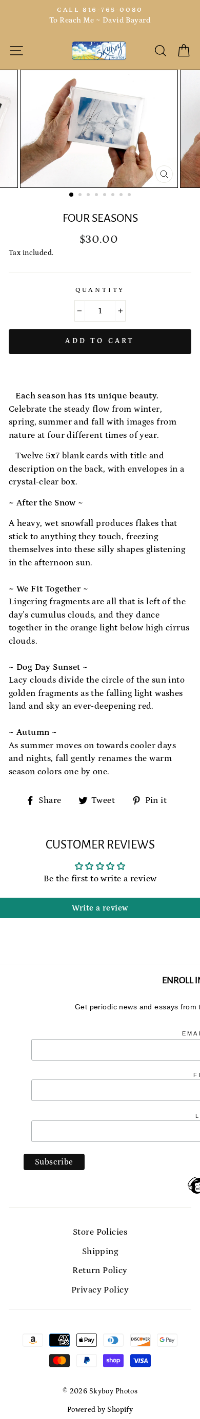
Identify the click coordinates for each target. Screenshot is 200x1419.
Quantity (100, 289)
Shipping (100, 1251)
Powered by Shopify (100, 1410)
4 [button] (97, 195)
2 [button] (81, 195)
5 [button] (105, 195)
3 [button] (89, 195)
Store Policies (100, 1232)
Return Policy (100, 1270)
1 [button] (71, 195)
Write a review (100, 908)
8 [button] (130, 195)
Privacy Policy (100, 1290)
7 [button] (122, 195)
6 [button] (113, 195)
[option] (100, 16)
